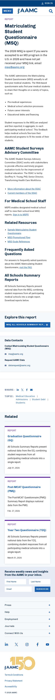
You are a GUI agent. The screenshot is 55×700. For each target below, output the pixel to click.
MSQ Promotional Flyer (19, 237)
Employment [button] (11, 619)
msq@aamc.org (14, 67)
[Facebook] (28, 390)
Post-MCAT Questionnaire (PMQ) (24, 489)
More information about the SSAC (24, 188)
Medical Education (26, 396)
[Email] (32, 390)
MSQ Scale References (19, 241)
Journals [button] (9, 626)
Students (20, 402)
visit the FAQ (25, 267)
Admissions (22, 399)
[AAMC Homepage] (20, 663)
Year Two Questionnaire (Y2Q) (27, 530)
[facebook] (37, 644)
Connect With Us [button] (14, 633)
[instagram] (27, 644)
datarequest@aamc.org (19, 365)
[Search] (51, 11)
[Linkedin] (19, 390)
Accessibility (11, 687)
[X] (23, 390)
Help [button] (7, 612)
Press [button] (8, 605)
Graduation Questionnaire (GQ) (24, 438)
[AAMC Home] (27, 11)
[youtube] (46, 644)
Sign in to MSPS (21, 214)
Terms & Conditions (14, 675)
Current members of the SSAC (22, 192)
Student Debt (39, 399)
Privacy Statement (13, 681)
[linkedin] (8, 644)
